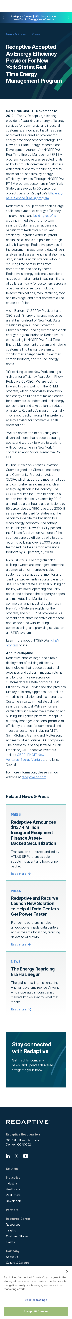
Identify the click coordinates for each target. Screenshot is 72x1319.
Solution (12, 1168)
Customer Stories (17, 1236)
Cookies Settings (36, 1299)
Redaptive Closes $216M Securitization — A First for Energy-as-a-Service (34, 18)
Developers (14, 1201)
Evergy (25, 760)
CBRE (21, 755)
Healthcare (13, 1189)
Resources (13, 1224)
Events (10, 1242)
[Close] (67, 1271)
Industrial (12, 1183)
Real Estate (13, 1195)
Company (12, 1251)
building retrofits (44, 216)
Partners (12, 1209)
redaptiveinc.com (34, 777)
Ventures (37, 760)
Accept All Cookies (36, 1311)
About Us (12, 1256)
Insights (11, 1230)
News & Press (16, 34)
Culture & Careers (17, 1262)
